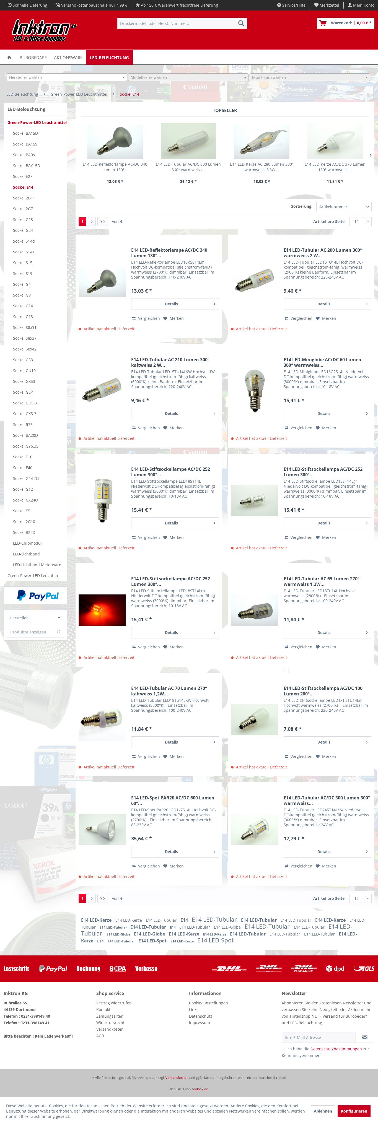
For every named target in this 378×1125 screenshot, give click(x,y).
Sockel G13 (23, 316)
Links (193, 1009)
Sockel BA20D (25, 435)
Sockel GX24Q (25, 500)
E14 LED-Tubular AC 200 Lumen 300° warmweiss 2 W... (323, 252)
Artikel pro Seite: (329, 221)
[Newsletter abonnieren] (365, 1037)
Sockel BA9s (24, 154)
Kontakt (103, 1009)
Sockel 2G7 (23, 208)
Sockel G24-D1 (26, 478)
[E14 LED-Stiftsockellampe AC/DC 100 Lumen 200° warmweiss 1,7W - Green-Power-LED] (254, 720)
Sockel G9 (22, 295)
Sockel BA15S (25, 144)
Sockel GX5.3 (24, 413)
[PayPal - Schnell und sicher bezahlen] (38, 595)
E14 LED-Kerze (97, 920)
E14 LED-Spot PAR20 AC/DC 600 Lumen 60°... (172, 800)
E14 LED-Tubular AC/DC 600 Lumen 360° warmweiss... (188, 167)
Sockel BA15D (25, 133)
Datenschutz (200, 1016)
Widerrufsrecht (110, 1022)
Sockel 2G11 (24, 198)
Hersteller (19, 617)
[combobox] (67, 77)
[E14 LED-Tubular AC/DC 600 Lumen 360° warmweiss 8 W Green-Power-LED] (188, 141)
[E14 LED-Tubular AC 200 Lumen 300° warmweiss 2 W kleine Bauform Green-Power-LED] (254, 281)
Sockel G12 (23, 489)
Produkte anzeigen (28, 632)
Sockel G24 (23, 230)
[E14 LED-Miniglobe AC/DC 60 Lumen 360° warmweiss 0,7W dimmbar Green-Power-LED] (254, 391)
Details (171, 303)
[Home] (9, 57)
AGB (100, 1035)
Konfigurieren (354, 1111)
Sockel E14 (23, 187)
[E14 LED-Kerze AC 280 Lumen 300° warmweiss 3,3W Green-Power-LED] (261, 141)
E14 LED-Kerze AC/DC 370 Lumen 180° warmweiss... (335, 167)
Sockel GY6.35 (25, 446)
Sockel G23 (23, 219)
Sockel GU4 (23, 392)
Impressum (199, 1022)
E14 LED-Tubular (162, 920)
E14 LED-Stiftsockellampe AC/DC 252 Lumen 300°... (170, 471)
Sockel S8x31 (25, 327)
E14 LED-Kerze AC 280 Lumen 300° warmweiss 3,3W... (262, 167)
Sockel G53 (23, 359)
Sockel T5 (21, 510)
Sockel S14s (23, 251)
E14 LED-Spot (153, 941)
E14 (184, 920)
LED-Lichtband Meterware (37, 564)
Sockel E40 (22, 467)
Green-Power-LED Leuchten (32, 575)
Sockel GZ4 (23, 305)
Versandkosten (110, 1029)
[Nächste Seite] (92, 221)
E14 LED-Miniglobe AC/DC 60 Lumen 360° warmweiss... (322, 362)
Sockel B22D (24, 532)
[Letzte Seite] (102, 221)
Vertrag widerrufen (114, 1003)
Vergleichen (148, 318)
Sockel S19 (22, 273)
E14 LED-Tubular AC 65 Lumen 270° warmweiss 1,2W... (321, 581)
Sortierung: (301, 206)
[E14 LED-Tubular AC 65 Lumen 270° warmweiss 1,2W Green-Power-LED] (254, 610)
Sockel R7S (23, 424)
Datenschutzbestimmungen (336, 1048)
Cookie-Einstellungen (208, 1003)
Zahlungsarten (109, 1016)
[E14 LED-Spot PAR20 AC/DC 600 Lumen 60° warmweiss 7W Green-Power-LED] (102, 829)
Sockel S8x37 (25, 338)
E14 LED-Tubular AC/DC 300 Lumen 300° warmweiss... (327, 800)
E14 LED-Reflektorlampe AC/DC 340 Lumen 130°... (115, 167)
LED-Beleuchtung (26, 109)
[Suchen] (241, 23)
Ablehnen (323, 1111)
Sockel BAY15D (26, 165)
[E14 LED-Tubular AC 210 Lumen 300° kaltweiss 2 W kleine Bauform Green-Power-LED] (102, 391)
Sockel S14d (24, 241)
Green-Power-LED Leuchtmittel (37, 122)
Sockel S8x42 (25, 349)
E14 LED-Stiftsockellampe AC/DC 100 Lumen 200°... (323, 691)
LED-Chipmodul (27, 543)
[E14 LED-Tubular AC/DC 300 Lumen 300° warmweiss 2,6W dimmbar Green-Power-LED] (254, 829)
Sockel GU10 (24, 370)
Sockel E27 (22, 176)
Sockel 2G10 (24, 521)
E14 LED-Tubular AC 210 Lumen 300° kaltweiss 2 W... (170, 362)
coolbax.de (199, 1089)
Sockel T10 (22, 456)
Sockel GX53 (24, 381)
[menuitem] (327, 5)
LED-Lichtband (26, 554)
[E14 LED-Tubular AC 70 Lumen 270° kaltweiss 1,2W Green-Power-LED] (102, 720)
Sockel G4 (22, 284)
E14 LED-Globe (228, 927)
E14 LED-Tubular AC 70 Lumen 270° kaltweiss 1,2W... (169, 691)
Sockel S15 (22, 262)
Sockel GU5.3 (25, 403)
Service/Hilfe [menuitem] (293, 5)
